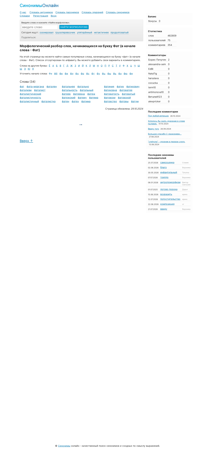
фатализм (26, 90)
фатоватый (128, 93)
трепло (164, 177)
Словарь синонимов (117, 12)
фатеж (91, 93)
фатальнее (68, 86)
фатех (75, 101)
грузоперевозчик (65, 32)
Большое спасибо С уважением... (165, 134)
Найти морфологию (74, 27)
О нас (23, 12)
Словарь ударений (92, 12)
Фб (55, 73)
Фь (114, 73)
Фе (61, 73)
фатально (83, 86)
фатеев (66, 93)
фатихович (132, 86)
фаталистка (48, 101)
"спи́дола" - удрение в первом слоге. (166, 141)
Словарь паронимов (67, 12)
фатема (93, 97)
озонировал (46, 32)
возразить (166, 194)
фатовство (110, 101)
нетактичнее (101, 32)
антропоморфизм (170, 182)
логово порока (168, 189)
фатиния (109, 86)
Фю (125, 73)
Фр (82, 73)
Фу (98, 73)
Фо (77, 73)
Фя (131, 73)
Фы (109, 73)
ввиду (163, 208)
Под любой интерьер (158, 116)
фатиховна (110, 90)
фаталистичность (30, 97)
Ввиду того (153, 128)
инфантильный (168, 172)
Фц (103, 73)
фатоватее (125, 90)
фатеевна (79, 93)
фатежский (68, 97)
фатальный (86, 90)
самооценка (167, 162)
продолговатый (120, 32)
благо (163, 167)
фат (22, 86)
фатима (86, 101)
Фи (66, 73)
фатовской (124, 97)
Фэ (120, 73)
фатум (135, 101)
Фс (87, 73)
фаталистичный (29, 101)
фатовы (124, 101)
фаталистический (30, 93)
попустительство (170, 199)
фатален (52, 86)
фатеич (82, 97)
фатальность (69, 90)
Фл (71, 73)
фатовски (109, 97)
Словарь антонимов (41, 12)
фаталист (39, 90)
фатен (65, 101)
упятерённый (84, 32)
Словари (25, 15)
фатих (120, 86)
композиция (167, 203)
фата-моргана (35, 86)
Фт (93, 73)
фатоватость (111, 93)
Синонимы (64, 445)
